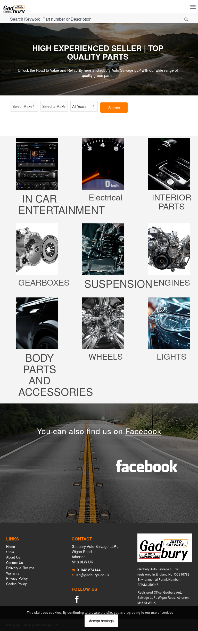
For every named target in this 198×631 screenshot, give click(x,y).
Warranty (12, 573)
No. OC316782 (178, 574)
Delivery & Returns (20, 567)
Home (10, 546)
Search (114, 107)
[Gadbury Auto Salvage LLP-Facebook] (77, 598)
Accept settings (101, 620)
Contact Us (14, 562)
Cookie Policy (16, 583)
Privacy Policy (17, 578)
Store (10, 551)
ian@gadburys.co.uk (92, 574)
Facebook (143, 430)
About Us (13, 557)
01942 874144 (89, 569)
